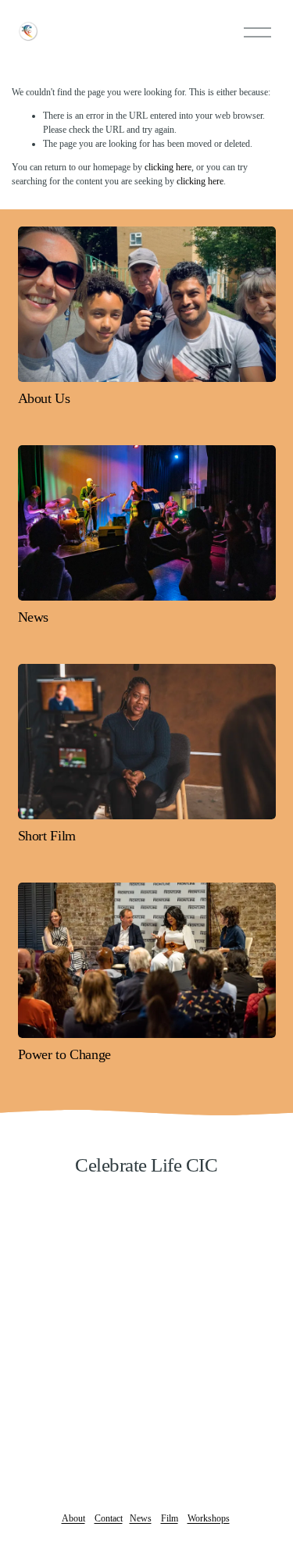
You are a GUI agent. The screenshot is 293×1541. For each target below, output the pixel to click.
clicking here (168, 167)
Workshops (209, 1518)
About (73, 1518)
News (141, 1518)
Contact (109, 1518)
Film (169, 1518)
